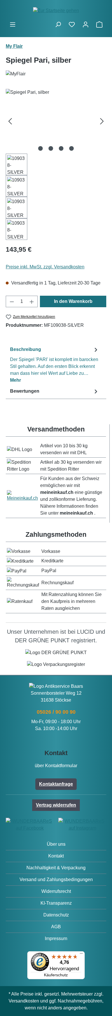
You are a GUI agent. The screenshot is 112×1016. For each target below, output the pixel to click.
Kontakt (56, 855)
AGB (56, 926)
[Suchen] (58, 24)
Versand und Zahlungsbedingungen (56, 879)
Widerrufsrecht (56, 891)
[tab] (54, 364)
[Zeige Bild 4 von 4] (71, 148)
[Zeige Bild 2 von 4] (51, 148)
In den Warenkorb (73, 301)
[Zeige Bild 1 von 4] (40, 148)
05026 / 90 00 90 (56, 712)
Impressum (56, 938)
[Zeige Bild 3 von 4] (61, 148)
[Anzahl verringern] (12, 301)
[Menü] (13, 24)
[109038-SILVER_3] (56, 121)
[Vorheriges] (10, 121)
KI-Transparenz (56, 903)
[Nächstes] (102, 121)
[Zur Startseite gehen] (56, 10)
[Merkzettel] (72, 24)
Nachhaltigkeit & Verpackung (56, 867)
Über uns (56, 844)
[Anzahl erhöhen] (32, 301)
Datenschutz (56, 914)
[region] (56, 164)
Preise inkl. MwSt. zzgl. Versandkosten (45, 266)
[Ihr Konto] (85, 24)
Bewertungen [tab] (24, 391)
